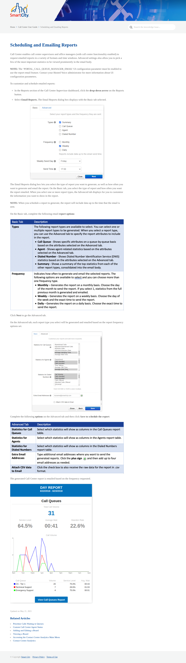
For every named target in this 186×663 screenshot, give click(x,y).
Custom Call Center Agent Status (28, 627)
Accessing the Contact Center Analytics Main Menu (36, 637)
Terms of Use (52, 657)
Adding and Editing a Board (26, 630)
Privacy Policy (39, 657)
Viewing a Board (20, 634)
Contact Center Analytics (24, 640)
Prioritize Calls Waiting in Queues (28, 624)
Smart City (25, 657)
